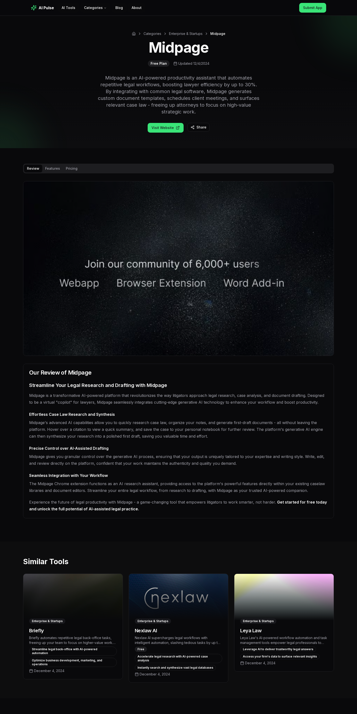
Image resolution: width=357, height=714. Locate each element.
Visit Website (163, 128)
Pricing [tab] (71, 168)
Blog (119, 8)
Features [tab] (52, 168)
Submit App (312, 8)
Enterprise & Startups (186, 34)
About (137, 8)
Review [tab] (33, 168)
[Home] (134, 34)
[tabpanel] (178, 353)
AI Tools (68, 8)
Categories (93, 8)
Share (201, 127)
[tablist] (178, 168)
